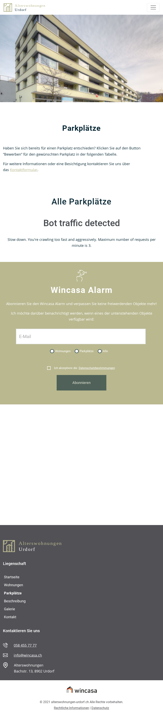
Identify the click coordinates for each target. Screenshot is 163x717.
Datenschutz (100, 708)
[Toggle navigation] (153, 7)
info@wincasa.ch (28, 655)
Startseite (11, 577)
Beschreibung (15, 601)
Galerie (9, 609)
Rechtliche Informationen (71, 708)
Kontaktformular (23, 169)
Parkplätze (13, 593)
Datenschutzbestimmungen (97, 368)
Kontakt (10, 617)
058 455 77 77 (25, 645)
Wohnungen (13, 585)
